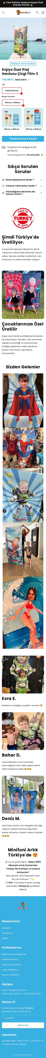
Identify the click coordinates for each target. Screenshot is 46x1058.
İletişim (5, 938)
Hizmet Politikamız (10, 975)
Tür (3, 84)
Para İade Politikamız (12, 964)
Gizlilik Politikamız (10, 959)
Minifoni (23, 1055)
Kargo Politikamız (10, 969)
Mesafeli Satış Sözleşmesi (14, 954)
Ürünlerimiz (7, 933)
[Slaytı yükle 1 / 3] (21, 57)
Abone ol (23, 1025)
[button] (3, 12)
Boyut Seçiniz (8, 96)
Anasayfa (6, 928)
